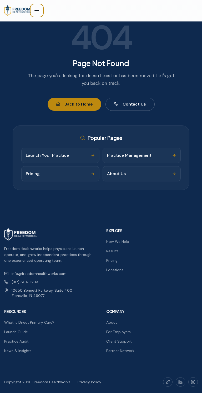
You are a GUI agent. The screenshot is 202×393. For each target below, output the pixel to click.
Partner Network (120, 350)
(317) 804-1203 (25, 282)
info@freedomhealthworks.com (39, 273)
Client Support (119, 341)
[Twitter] (168, 382)
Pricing (112, 260)
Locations (114, 270)
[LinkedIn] (180, 382)
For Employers (118, 331)
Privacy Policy (89, 382)
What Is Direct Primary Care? (29, 322)
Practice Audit (16, 341)
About (111, 322)
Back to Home (78, 104)
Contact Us (134, 104)
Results (112, 251)
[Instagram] (193, 382)
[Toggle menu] (37, 10)
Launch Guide (16, 331)
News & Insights (18, 350)
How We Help (117, 241)
